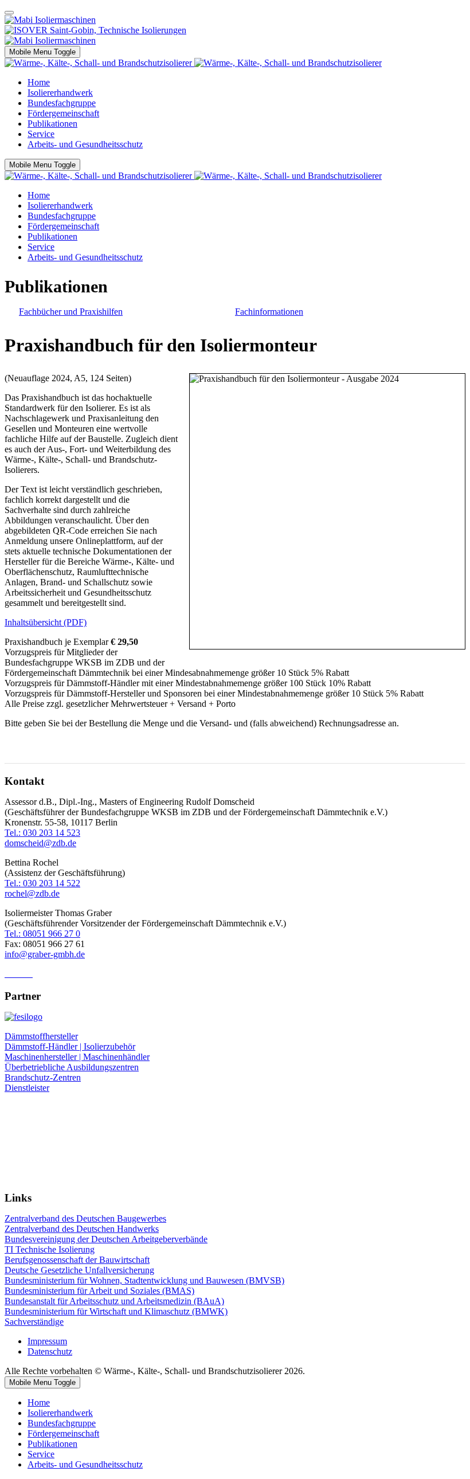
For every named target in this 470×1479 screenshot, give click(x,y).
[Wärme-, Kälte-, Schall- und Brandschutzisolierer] (193, 63)
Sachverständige (34, 1322)
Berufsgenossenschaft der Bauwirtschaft (77, 1260)
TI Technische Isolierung (50, 1249)
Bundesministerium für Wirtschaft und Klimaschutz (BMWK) (116, 1311)
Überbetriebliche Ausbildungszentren (72, 1067)
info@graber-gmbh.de (45, 954)
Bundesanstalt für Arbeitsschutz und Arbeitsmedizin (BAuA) (114, 1301)
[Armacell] (50, 40)
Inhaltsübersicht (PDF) (46, 622)
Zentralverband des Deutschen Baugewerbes (85, 1218)
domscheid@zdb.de (40, 843)
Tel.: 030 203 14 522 (42, 883)
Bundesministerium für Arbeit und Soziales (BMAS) (99, 1291)
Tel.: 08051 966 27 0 (42, 933)
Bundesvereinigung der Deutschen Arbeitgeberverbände (106, 1239)
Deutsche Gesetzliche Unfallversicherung (79, 1270)
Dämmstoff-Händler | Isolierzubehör (70, 1046)
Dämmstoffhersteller (41, 1036)
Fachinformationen (269, 311)
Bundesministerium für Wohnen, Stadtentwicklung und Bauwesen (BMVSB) (144, 1280)
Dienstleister (27, 1088)
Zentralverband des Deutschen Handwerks (82, 1229)
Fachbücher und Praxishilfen (71, 311)
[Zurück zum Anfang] (9, 12)
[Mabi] (50, 20)
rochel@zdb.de (32, 893)
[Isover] (95, 30)
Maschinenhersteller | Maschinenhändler (77, 1057)
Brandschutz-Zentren (43, 1077)
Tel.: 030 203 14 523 (42, 833)
